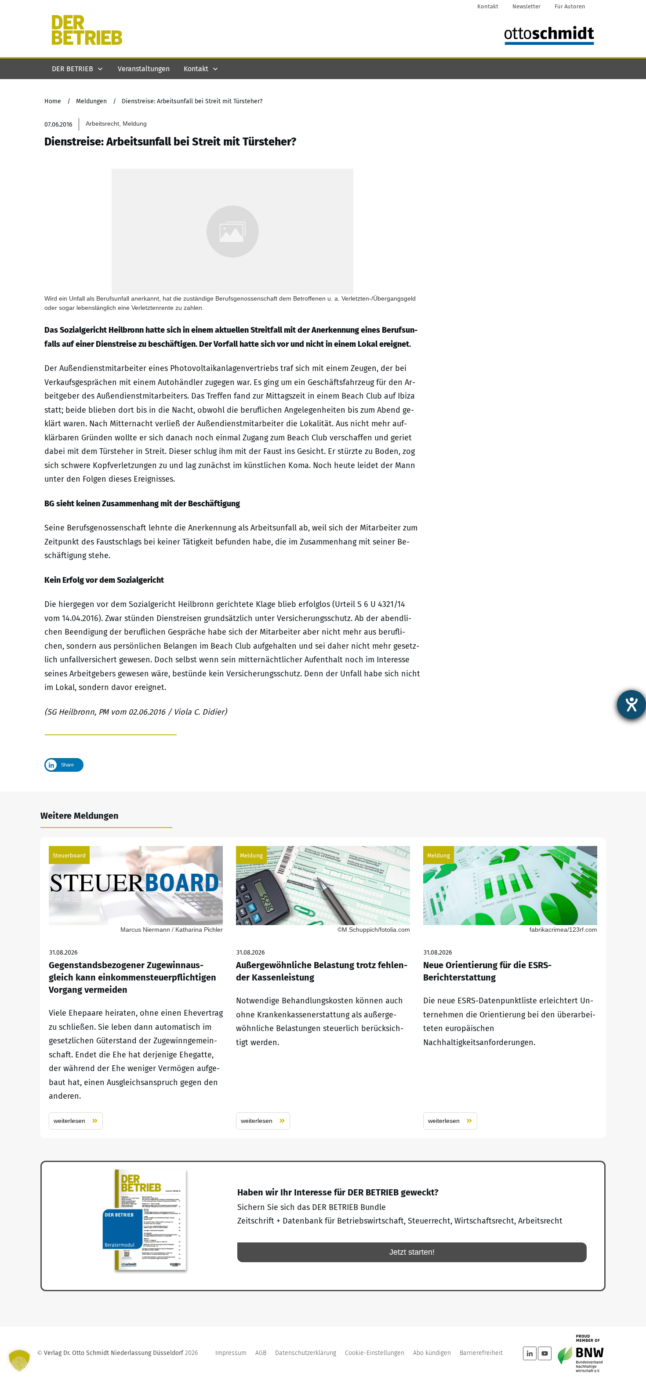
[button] (19, 1360)
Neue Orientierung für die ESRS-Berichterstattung (510, 987)
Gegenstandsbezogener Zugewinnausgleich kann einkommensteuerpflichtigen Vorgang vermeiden (136, 987)
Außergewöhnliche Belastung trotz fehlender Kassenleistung (323, 987)
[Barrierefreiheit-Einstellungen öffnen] (631, 704)
